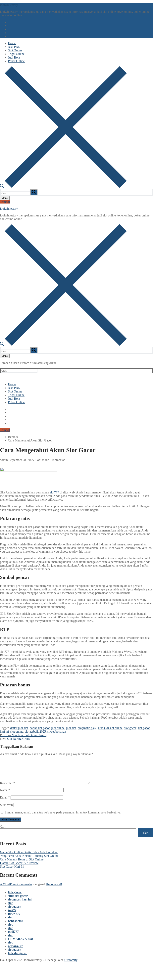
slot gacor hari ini (19, 899)
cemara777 (15, 946)
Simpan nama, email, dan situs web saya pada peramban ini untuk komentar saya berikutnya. (63, 812)
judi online (58, 728)
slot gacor (130, 728)
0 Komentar (57, 460)
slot (10, 903)
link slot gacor (17, 953)
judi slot (71, 728)
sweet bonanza (56, 731)
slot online (16, 731)
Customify (70, 960)
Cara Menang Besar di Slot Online (21, 859)
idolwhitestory (9, 5)
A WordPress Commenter (16, 884)
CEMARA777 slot (20, 939)
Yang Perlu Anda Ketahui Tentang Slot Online (29, 855)
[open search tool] (63, 187)
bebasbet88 (15, 921)
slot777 (54, 492)
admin (4, 460)
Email (5, 797)
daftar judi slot (19, 728)
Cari (2, 826)
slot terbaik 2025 (35, 731)
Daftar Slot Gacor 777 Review (19, 863)
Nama (5, 790)
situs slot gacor (18, 895)
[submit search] (33, 192)
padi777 (13, 931)
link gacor (15, 892)
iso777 (12, 910)
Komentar (7, 783)
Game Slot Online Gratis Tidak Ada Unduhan (29, 852)
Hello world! (54, 884)
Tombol (5, 202)
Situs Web (6, 804)
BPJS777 (14, 913)
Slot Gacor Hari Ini (12, 866)
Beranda (13, 436)
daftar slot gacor (40, 728)
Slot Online (41, 460)
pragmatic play (87, 728)
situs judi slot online (110, 728)
